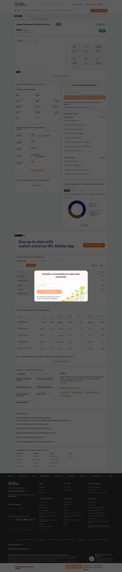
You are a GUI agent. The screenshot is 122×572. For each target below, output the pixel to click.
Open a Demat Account (49, 292)
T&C (52, 296)
